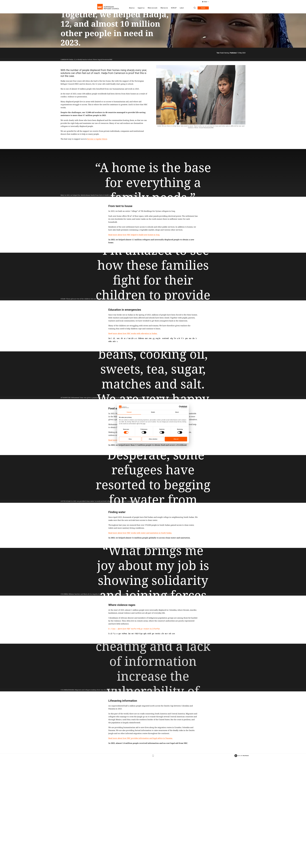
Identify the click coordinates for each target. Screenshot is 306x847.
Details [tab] (153, 412)
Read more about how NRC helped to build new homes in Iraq (133, 234)
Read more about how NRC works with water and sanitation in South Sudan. (140, 533)
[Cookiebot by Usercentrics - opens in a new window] (180, 407)
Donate (203, 8)
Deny (130, 439)
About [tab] (177, 412)
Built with (243, 755)
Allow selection (153, 439)
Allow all (176, 439)
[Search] (195, 8)
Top (153, 756)
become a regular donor (97, 139)
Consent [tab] (129, 412)
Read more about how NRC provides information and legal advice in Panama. (140, 738)
